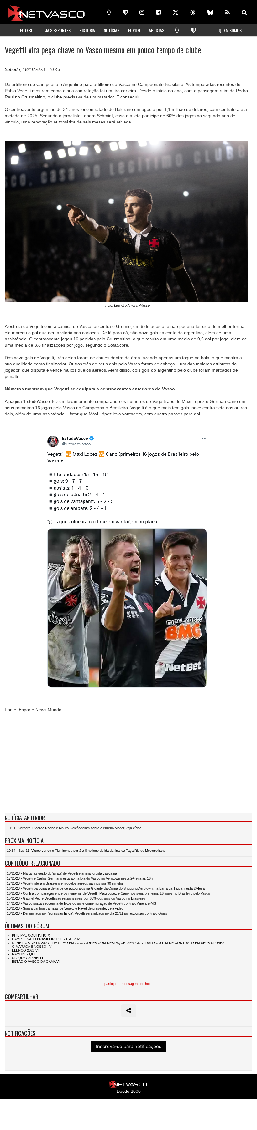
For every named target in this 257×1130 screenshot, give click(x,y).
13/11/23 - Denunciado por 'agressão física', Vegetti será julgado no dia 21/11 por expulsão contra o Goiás (87, 913)
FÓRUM (134, 30)
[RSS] (227, 12)
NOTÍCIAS (111, 30)
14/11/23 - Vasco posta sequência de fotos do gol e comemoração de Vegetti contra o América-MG (81, 903)
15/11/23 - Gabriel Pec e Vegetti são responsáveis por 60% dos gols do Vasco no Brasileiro (76, 898)
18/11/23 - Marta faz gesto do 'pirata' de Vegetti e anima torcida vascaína (62, 873)
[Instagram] (141, 12)
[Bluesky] (210, 12)
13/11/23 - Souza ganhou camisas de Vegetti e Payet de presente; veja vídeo (65, 908)
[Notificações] (109, 12)
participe (110, 984)
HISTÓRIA (87, 30)
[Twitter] (175, 12)
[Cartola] (125, 12)
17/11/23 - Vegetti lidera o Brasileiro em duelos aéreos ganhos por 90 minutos (65, 883)
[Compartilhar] (128, 1010)
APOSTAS (156, 30)
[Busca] (244, 12)
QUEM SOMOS (230, 30)
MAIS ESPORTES (57, 30)
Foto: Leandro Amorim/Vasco (127, 305)
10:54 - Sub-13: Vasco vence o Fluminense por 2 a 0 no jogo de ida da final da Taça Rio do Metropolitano (86, 850)
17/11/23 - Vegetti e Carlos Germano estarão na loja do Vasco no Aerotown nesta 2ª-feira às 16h (80, 878)
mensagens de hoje (136, 984)
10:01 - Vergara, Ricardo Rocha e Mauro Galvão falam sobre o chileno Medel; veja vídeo (74, 828)
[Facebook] (158, 12)
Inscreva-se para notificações (128, 1046)
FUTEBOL (27, 30)
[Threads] (193, 12)
